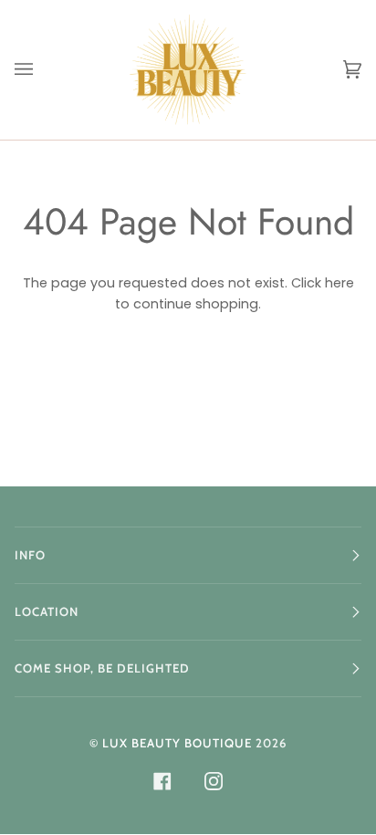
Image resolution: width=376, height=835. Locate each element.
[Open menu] (42, 70)
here (339, 283)
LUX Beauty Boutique (177, 743)
